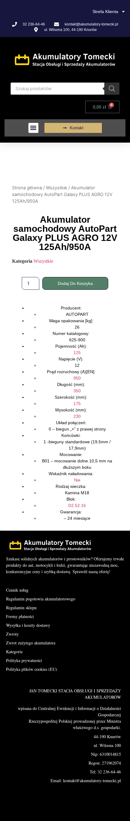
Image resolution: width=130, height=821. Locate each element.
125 (77, 352)
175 (77, 403)
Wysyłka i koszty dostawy (28, 625)
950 (77, 378)
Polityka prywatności (24, 660)
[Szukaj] (111, 89)
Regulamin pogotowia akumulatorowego (40, 599)
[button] (33, 128)
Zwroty (12, 634)
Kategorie (14, 651)
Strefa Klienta (105, 11)
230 (77, 416)
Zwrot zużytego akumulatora (30, 643)
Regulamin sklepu (21, 607)
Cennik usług (17, 590)
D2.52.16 (77, 505)
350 (77, 390)
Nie (77, 480)
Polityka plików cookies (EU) (31, 669)
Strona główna (27, 188)
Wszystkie (56, 188)
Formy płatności (20, 616)
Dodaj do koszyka (75, 283)
